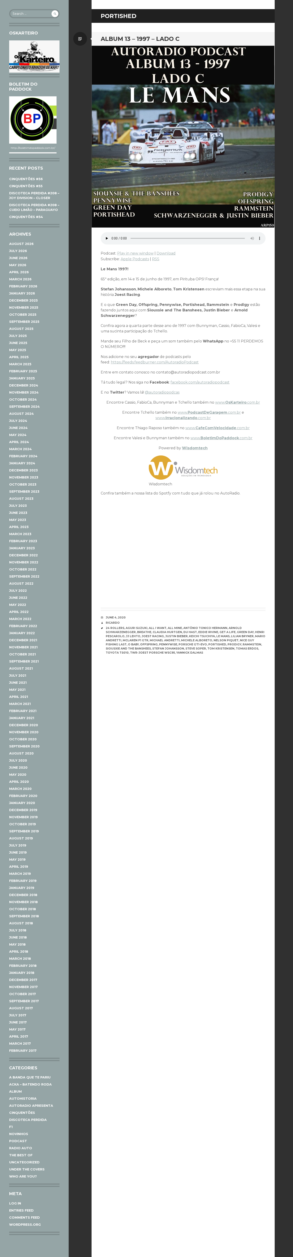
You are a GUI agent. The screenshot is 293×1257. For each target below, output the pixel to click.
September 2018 (24, 916)
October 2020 (23, 739)
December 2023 (23, 470)
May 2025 (17, 350)
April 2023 (19, 527)
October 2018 (22, 909)
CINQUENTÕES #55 (26, 186)
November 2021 (23, 647)
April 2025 (19, 357)
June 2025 (18, 343)
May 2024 (18, 435)
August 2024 (21, 414)
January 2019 (21, 888)
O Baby (133, 644)
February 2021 (22, 711)
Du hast (190, 632)
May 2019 (17, 859)
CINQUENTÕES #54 (26, 217)
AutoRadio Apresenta (31, 1106)
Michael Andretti (165, 640)
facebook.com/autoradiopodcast (200, 382)
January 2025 (22, 378)
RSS (155, 259)
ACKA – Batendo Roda (30, 1084)
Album (15, 1091)
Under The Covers (27, 1169)
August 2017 (21, 1008)
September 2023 (24, 491)
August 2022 (21, 583)
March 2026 (20, 279)
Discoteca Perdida (28, 1120)
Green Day (245, 632)
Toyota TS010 (117, 652)
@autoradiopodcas (162, 392)
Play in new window (135, 253)
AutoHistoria (23, 1099)
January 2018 (21, 973)
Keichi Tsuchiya (202, 636)
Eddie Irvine (208, 632)
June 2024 (18, 428)
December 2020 (23, 725)
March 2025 (20, 364)
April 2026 (19, 272)
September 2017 (24, 1001)
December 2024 (23, 385)
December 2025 (23, 300)
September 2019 (24, 831)
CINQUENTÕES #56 (26, 179)
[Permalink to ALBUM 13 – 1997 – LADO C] (183, 137)
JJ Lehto (133, 636)
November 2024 (24, 392)
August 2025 (21, 329)
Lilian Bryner (242, 636)
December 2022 (23, 555)
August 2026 (21, 244)
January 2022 (22, 633)
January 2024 (22, 463)
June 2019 (18, 852)
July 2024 (18, 421)
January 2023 (22, 548)
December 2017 (23, 980)
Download (166, 253)
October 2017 (22, 994)
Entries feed (21, 1210)
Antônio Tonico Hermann (205, 628)
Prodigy (234, 644)
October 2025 (22, 315)
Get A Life (228, 632)
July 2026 (18, 251)
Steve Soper (195, 648)
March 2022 (20, 619)
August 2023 (21, 499)
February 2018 (23, 966)
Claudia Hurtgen (167, 632)
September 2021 (24, 661)
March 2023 (20, 534)
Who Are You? (23, 1176)
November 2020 (23, 732)
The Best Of (21, 1155)
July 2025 (18, 336)
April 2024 (19, 442)
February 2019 (23, 881)
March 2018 (20, 959)
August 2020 (21, 753)
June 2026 (18, 258)
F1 (11, 1127)
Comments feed (24, 1217)
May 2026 (17, 265)
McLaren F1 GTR (135, 640)
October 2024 (23, 399)
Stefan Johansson (168, 648)
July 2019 (17, 845)
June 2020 (18, 767)
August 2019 (21, 838)
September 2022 (24, 576)
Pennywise (168, 644)
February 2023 (23, 541)
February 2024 (23, 456)
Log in (15, 1203)
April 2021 (18, 697)
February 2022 (23, 626)
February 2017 (23, 1051)
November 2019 (23, 817)
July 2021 (17, 675)
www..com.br (237, 402)
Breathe (144, 632)
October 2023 (22, 484)
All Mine (175, 628)
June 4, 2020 (116, 617)
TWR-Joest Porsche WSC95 (152, 652)
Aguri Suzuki (136, 628)
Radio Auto (20, 1148)
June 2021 (18, 683)
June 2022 (18, 598)
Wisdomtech (195, 448)
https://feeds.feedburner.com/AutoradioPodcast (155, 362)
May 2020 (17, 775)
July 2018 (17, 930)
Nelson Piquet (226, 640)
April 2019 (18, 867)
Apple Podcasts (135, 259)
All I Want (157, 628)
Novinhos (18, 1134)
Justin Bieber (176, 636)
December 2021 (23, 640)
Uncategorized (24, 1162)
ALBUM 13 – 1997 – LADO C (140, 38)
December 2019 (23, 810)
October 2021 (22, 654)
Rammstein (252, 644)
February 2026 (23, 286)
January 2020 (22, 803)
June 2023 (18, 513)
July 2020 (18, 760)
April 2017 (18, 1036)
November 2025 (23, 307)
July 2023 (18, 506)
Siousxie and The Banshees (128, 648)
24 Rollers (115, 628)
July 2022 (18, 591)
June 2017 (18, 1022)
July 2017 (17, 1015)
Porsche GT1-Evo (193, 644)
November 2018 (23, 902)
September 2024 (24, 407)
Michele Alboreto (196, 640)
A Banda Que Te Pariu (30, 1077)
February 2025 (23, 371)
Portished (217, 644)
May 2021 (17, 690)
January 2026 (22, 293)
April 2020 (19, 782)
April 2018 (18, 951)
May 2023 (17, 520)
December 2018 (23, 895)
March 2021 (20, 704)
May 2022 (17, 605)
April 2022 (19, 612)
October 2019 (22, 824)
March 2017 (20, 1043)
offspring (149, 644)
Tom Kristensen (220, 648)
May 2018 (17, 944)
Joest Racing (153, 636)
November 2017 (23, 987)
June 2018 (18, 937)
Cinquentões (22, 1113)
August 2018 (21, 923)
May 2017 (17, 1029)
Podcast (18, 1141)
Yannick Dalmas (189, 652)
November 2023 (23, 477)
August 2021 (21, 668)
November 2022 (23, 562)
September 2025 (24, 322)
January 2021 (21, 718)
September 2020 (24, 746)
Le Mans (223, 636)
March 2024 (20, 449)
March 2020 (20, 789)
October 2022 (22, 569)
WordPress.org (25, 1225)
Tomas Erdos (247, 648)
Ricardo (113, 622)
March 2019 (20, 874)
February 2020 (23, 796)
